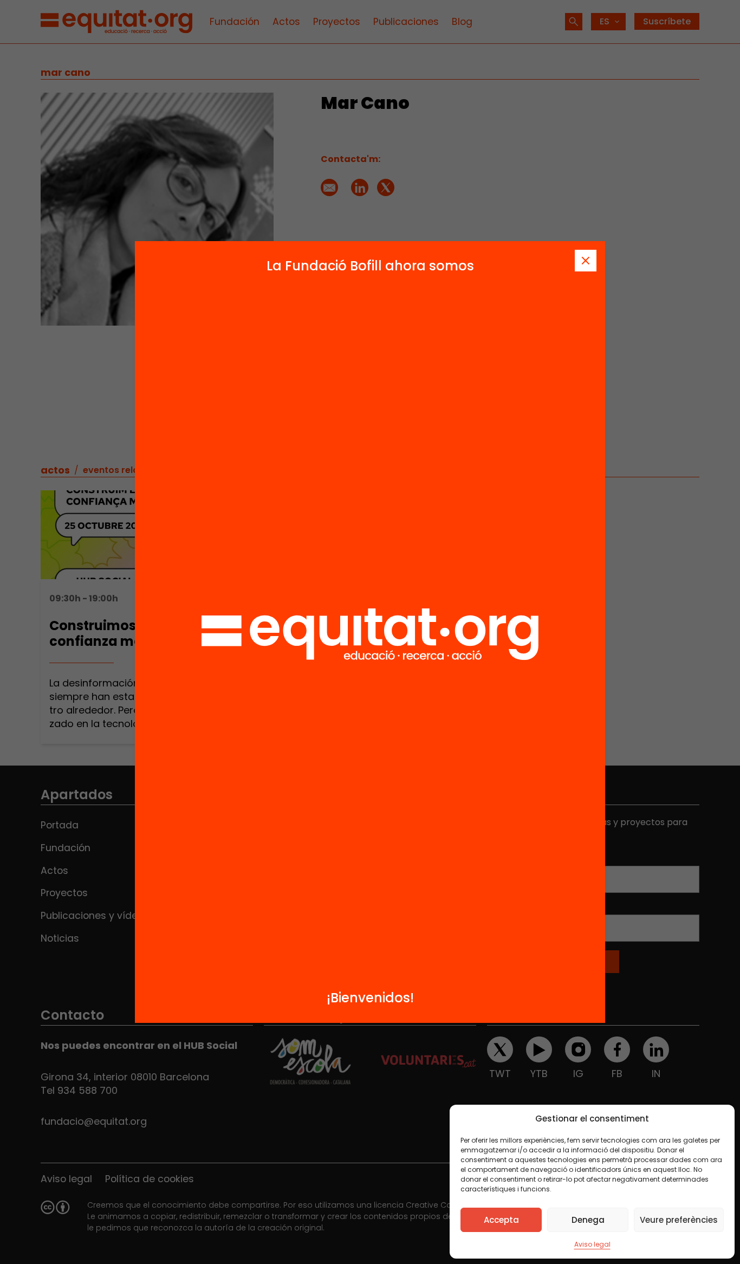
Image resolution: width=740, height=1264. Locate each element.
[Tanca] (585, 260)
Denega (588, 1220)
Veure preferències (679, 1220)
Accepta (501, 1220)
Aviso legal (592, 1244)
